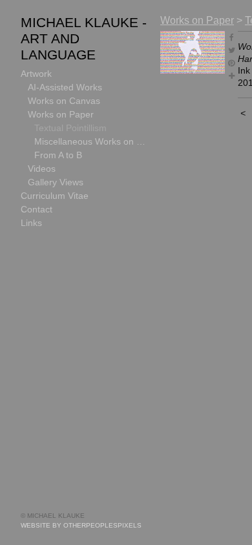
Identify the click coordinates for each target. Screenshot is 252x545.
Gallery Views (55, 182)
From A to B (58, 155)
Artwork (36, 73)
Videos (42, 168)
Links (31, 223)
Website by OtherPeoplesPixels (81, 525)
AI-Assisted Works (65, 87)
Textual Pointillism (70, 128)
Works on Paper (61, 114)
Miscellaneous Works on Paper (92, 141)
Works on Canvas (64, 101)
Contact (36, 209)
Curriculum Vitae (55, 195)
